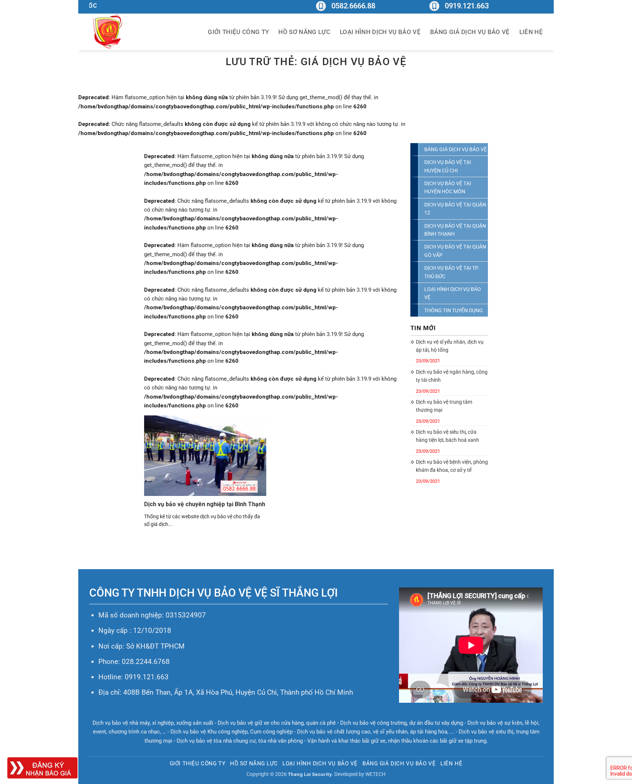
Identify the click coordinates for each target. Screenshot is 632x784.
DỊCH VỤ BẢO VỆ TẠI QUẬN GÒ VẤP (455, 251)
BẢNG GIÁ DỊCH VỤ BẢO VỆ (470, 32)
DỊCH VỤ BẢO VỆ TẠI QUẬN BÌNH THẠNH (455, 230)
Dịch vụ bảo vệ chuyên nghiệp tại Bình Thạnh (204, 504)
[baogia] (42, 767)
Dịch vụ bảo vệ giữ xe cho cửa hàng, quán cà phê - (279, 723)
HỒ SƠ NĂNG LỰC (304, 32)
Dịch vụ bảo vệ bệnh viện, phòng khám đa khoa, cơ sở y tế (452, 466)
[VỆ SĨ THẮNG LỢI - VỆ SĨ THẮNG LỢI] (125, 32)
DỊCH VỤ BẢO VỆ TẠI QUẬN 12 (455, 209)
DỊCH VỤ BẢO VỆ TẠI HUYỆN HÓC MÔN (447, 187)
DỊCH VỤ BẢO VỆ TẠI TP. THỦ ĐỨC (451, 272)
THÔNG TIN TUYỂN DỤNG (453, 310)
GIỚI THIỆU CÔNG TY (238, 32)
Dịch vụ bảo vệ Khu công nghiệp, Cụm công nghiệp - (233, 731)
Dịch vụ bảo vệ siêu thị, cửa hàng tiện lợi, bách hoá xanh (447, 436)
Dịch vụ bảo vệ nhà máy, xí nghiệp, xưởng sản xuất (153, 723)
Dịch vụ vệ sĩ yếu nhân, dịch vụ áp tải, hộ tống (450, 346)
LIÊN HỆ (531, 32)
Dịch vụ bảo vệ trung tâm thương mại (444, 406)
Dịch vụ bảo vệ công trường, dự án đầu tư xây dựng (401, 723)
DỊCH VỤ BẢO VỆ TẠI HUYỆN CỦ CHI (447, 166)
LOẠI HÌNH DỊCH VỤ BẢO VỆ (380, 32)
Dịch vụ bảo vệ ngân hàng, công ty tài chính (452, 376)
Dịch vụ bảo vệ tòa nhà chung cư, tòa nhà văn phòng (240, 741)
